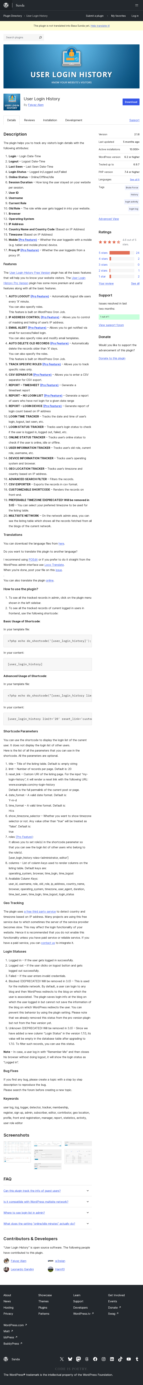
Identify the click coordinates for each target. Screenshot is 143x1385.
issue (59, 570)
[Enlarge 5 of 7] (57, 1167)
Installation (50, 120)
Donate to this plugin (112, 358)
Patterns (43, 1313)
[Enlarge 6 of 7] (87, 1146)
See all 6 (135, 179)
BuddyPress (12, 1343)
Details (11, 120)
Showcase (45, 1295)
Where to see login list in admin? (24, 1212)
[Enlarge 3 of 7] (57, 1146)
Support (134, 120)
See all (135, 283)
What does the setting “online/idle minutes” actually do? (39, 1223)
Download (131, 101)
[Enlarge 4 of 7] (57, 1154)
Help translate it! (100, 25)
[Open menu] (137, 5)
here (61, 543)
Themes (43, 1301)
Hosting (8, 1307)
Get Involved (116, 1295)
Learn (76, 1295)
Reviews (29, 120)
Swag (113, 1313)
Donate (114, 1307)
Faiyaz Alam (36, 105)
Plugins (42, 1307)
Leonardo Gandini (22, 1269)
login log (133, 209)
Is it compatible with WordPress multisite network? (35, 1201)
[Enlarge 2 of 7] (26, 1161)
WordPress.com (15, 1325)
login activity (131, 201)
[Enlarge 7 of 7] (87, 1153)
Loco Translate (54, 564)
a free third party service (40, 911)
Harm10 (60, 1269)
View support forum (111, 325)
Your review (106, 283)
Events (112, 1301)
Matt (8, 1331)
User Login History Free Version (29, 272)
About (7, 1295)
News (7, 1301)
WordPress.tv (83, 1313)
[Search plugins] (40, 37)
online (50, 580)
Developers (80, 1307)
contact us (48, 943)
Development (73, 120)
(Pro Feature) (27, 239)
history (134, 194)
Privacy (8, 1313)
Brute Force (132, 187)
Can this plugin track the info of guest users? (32, 1190)
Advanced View (109, 219)
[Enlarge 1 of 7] (26, 1146)
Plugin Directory (12, 15)
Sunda (16, 1359)
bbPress (10, 1337)
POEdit (33, 559)
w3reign (60, 1261)
